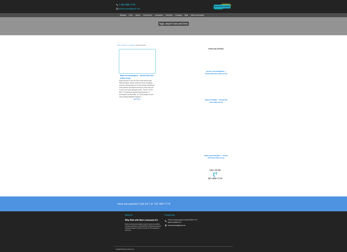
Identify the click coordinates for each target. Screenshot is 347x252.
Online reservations (197, 15)
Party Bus (169, 15)
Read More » (137, 99)
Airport (138, 15)
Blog (186, 15)
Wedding (123, 15)
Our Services (147, 15)
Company (178, 15)
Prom (131, 15)
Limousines (159, 15)
